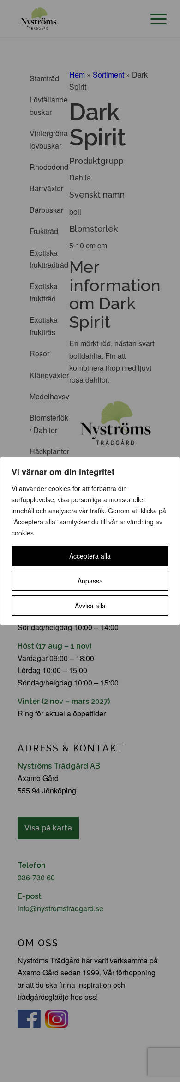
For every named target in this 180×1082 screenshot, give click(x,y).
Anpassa (90, 580)
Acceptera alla (90, 555)
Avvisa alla (90, 605)
